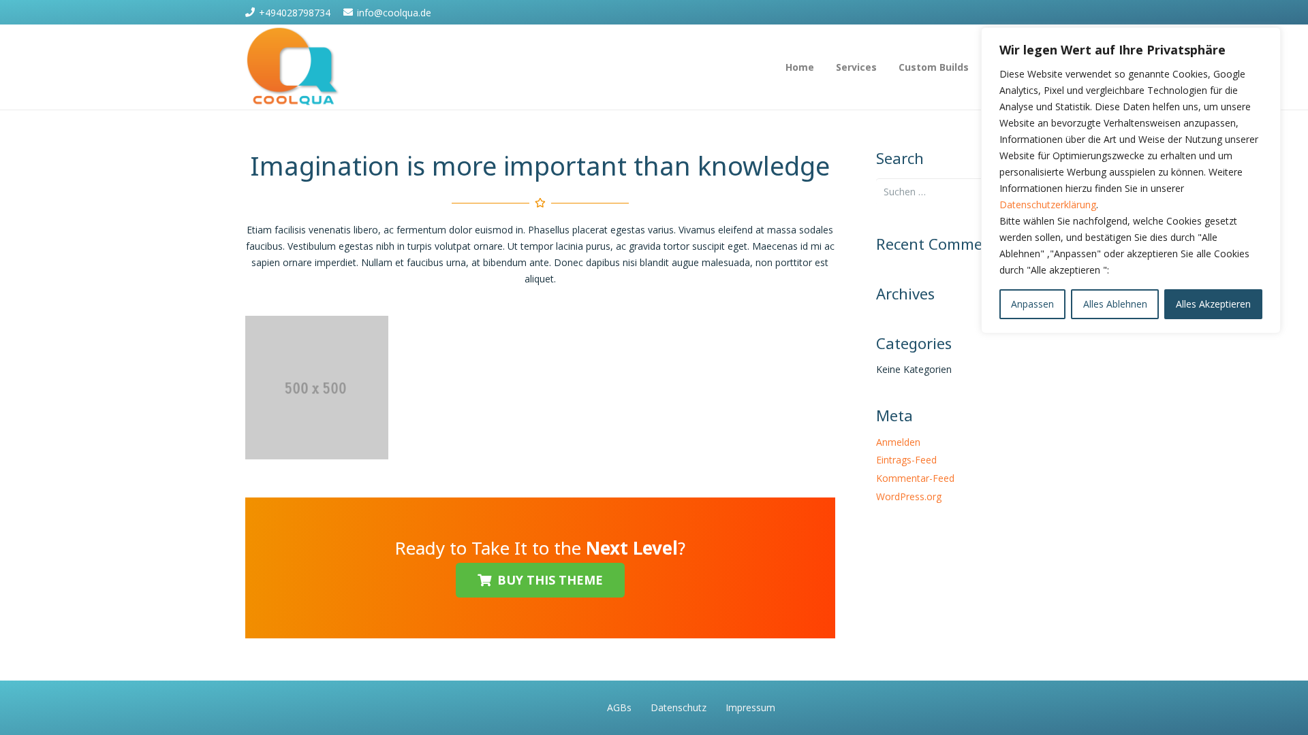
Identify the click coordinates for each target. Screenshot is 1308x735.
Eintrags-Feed (906, 459)
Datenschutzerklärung (1047, 204)
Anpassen (1032, 303)
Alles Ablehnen (1115, 303)
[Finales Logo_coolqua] (293, 67)
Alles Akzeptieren (1213, 303)
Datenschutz (678, 707)
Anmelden (898, 442)
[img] (316, 387)
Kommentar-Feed (915, 478)
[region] (1131, 180)
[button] (885, 67)
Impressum (750, 707)
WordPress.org (908, 496)
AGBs (619, 707)
